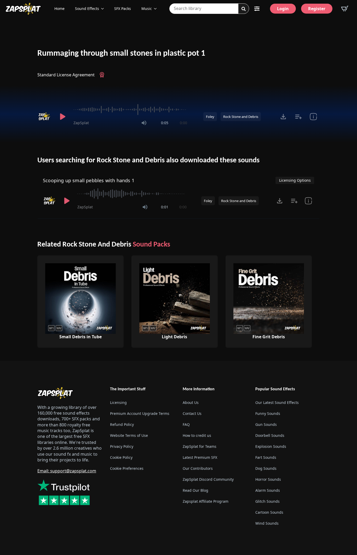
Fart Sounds (265, 457)
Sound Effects (87, 8)
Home (59, 8)
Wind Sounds (267, 523)
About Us (191, 402)
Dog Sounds (266, 468)
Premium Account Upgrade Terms (139, 413)
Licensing (118, 402)
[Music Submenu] (157, 9)
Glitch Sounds (267, 501)
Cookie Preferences (126, 468)
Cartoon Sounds (269, 512)
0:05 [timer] (164, 122)
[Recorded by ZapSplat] (45, 116)
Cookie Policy (121, 457)
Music (146, 8)
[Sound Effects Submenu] (104, 9)
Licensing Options (295, 180)
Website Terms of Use (129, 435)
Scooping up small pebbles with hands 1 (88, 180)
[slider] (130, 109)
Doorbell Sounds (269, 435)
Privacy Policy (121, 446)
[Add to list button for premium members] (298, 116)
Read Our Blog (195, 490)
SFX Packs (122, 8)
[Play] (62, 116)
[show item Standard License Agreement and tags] (313, 116)
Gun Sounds (266, 424)
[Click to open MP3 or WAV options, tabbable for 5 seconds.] (283, 116)
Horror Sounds (268, 479)
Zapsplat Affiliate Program (205, 501)
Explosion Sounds (270, 446)
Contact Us (192, 413)
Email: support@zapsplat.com (66, 471)
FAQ (186, 424)
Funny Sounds (267, 413)
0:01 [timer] (164, 206)
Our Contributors (198, 468)
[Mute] (144, 123)
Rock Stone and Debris (240, 116)
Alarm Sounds (267, 490)
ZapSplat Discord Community (208, 479)
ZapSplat (81, 122)
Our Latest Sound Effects (277, 402)
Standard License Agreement (66, 75)
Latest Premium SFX (200, 457)
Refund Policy (122, 424)
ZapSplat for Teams (199, 446)
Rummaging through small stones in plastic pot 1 (121, 53)
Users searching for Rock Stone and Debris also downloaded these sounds (148, 160)
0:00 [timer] (183, 122)
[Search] (243, 9)
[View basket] (345, 9)
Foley (210, 116)
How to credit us (197, 435)
